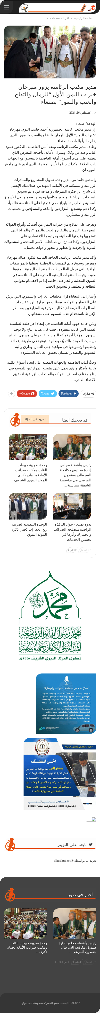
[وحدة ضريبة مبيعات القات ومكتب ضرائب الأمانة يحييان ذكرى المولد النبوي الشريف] (28, 447)
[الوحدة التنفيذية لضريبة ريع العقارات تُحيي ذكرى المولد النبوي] (28, 506)
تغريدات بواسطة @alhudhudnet (75, 860)
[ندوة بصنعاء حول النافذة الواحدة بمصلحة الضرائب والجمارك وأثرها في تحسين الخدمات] (72, 506)
